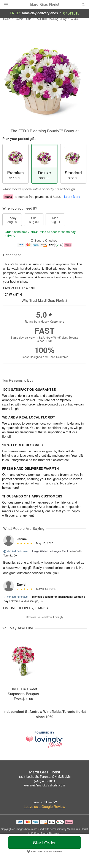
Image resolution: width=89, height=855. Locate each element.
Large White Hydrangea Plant (50, 551)
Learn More (72, 196)
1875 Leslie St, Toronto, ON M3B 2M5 (45, 776)
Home (6, 19)
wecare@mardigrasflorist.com (44, 785)
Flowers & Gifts (22, 19)
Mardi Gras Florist (44, 4)
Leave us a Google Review (44, 806)
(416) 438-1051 (44, 781)
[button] (80, 845)
